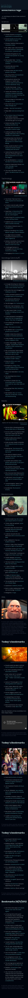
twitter (14, 735)
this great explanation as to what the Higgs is (14, 155)
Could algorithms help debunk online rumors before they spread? (14, 847)
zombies (11, 634)
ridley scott (10, 988)
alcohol (4, 621)
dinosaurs (4, 624)
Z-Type (14, 592)
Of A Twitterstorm (19, 303)
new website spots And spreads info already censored (14, 792)
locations (4, 987)
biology (15, 621)
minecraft (14, 734)
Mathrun (12, 888)
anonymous (5, 824)
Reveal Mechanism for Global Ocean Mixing (13, 141)
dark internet (20, 824)
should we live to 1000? (18, 864)
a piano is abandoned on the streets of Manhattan (13, 807)
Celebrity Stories (17, 585)
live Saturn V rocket (18, 253)
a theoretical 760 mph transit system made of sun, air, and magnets (13, 213)
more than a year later (15, 555)
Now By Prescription (16, 108)
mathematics (7, 629)
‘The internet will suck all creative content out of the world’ (14, 450)
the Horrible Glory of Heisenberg (14, 429)
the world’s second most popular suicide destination (14, 958)
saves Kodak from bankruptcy (14, 694)
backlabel (18, 590)
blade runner (14, 985)
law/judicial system (22, 627)
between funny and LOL (12, 301)
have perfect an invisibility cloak (15, 798)
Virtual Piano (14, 967)
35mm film (5, 985)
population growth (16, 630)
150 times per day (17, 965)
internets (8, 825)
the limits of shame (16, 777)
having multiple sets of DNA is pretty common (13, 61)
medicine (13, 629)
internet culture (14, 627)
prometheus (19, 987)
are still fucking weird (11, 862)
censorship (14, 824)
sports (13, 894)
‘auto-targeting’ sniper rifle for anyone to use (15, 933)
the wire (11, 735)
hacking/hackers (20, 626)
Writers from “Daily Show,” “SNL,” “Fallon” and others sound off (15, 677)
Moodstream (14, 884)
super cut (10, 633)
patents (25, 734)
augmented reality (11, 732)
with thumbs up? (13, 572)
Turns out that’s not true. (12, 435)
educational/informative (20, 732)
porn (21, 630)
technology (14, 633)
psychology (4, 631)
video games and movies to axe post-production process (14, 462)
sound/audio (4, 633)
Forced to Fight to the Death (13, 546)
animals (4, 893)
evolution (14, 624)
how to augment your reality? (14, 667)
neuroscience (20, 734)
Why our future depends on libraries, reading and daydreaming (14, 394)
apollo (8, 621)
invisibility (13, 825)
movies (21, 629)
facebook (18, 624)
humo (9, 627)
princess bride (13, 987)
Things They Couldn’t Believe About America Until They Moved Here (14, 367)
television (7, 735)
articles (11, 621)
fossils (22, 624)
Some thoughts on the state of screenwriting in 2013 (14, 479)
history (6, 627)
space (3, 735)
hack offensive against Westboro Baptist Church (14, 781)
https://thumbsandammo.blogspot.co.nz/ (17, 515)
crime (24, 623)
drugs (10, 624)
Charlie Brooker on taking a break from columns (14, 312)
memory (17, 629)
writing (7, 634)
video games (23, 633)
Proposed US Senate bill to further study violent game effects (13, 700)
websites (4, 634)
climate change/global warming (16, 623)
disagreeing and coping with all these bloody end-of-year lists (13, 817)
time (19, 633)
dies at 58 (18, 706)
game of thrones (5, 734)
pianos (16, 825)
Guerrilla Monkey (6, 6)
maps (3, 629)
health (3, 627)
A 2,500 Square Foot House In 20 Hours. (14, 200)
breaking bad (20, 621)
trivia (14, 988)
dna (7, 624)
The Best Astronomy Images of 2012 (19, 662)
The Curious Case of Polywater (14, 115)
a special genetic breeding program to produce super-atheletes (14, 870)
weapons (17, 988)
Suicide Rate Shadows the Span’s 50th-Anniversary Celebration (14, 346)
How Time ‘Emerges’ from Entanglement (14, 166)
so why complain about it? (13, 485)
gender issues (10, 626)
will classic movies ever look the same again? (14, 909)
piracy (10, 630)
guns (15, 626)
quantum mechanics (11, 631)
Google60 (13, 879)
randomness (4, 988)
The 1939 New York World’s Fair (20, 280)
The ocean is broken (15, 327)
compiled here (9, 980)
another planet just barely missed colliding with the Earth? (14, 147)
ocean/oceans (5, 630)
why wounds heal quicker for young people (14, 55)
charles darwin (5, 623)
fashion (19, 985)
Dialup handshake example (20, 195)
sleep (18, 631)
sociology (22, 631)
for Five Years (13, 564)
